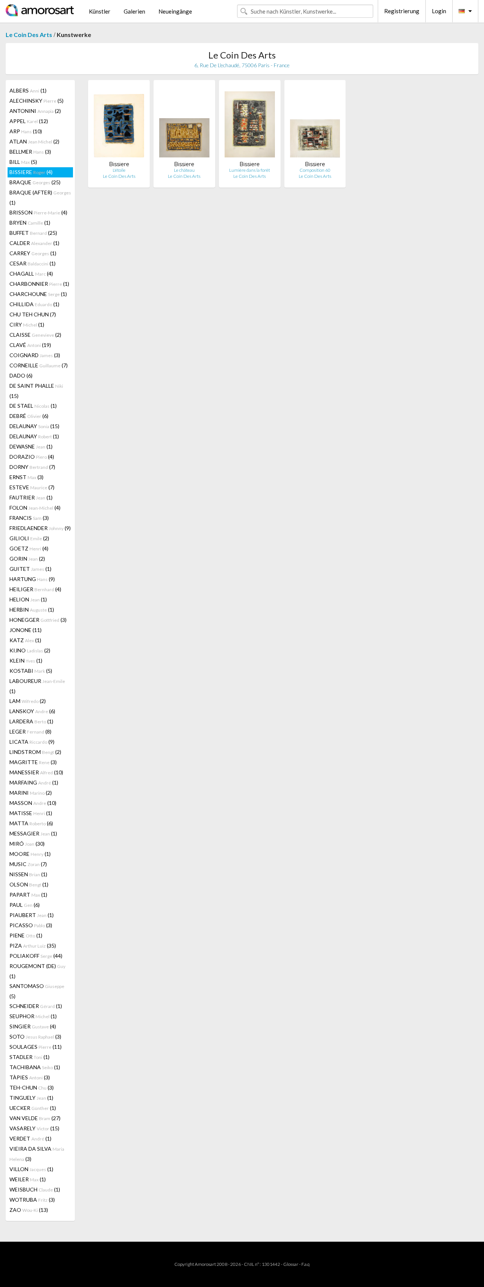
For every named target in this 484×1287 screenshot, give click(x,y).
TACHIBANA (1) (34, 1067)
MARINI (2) (30, 792)
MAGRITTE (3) (33, 762)
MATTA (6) (31, 823)
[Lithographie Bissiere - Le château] (184, 123)
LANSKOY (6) (32, 711)
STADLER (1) (29, 1057)
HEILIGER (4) (35, 589)
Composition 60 (314, 170)
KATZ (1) (25, 640)
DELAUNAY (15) (34, 426)
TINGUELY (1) (31, 1097)
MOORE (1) (30, 854)
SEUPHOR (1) (33, 1016)
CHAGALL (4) (31, 273)
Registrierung (401, 11)
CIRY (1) (26, 324)
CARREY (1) (32, 253)
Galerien (134, 11)
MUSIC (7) (28, 864)
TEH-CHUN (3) (31, 1087)
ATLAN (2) (34, 141)
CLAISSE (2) (35, 334)
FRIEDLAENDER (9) (40, 528)
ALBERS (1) (28, 90)
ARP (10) (25, 131)
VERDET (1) (30, 1138)
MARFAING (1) (33, 782)
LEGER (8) (30, 731)
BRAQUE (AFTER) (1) (40, 197)
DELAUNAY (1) (34, 436)
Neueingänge (175, 11)
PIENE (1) (25, 935)
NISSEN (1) (28, 874)
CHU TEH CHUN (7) (32, 314)
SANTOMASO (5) (36, 991)
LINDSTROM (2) (35, 752)
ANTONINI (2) (35, 111)
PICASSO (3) (30, 925)
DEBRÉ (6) (28, 416)
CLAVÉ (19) (30, 345)
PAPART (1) (28, 894)
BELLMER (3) (30, 151)
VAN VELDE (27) (34, 1118)
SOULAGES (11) (35, 1046)
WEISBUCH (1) (34, 1189)
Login (439, 11)
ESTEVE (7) (31, 487)
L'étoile (119, 170)
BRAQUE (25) (34, 182)
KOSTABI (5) (30, 670)
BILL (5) (23, 162)
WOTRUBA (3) (32, 1199)
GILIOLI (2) (29, 538)
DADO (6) (21, 375)
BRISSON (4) (38, 212)
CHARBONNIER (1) (39, 284)
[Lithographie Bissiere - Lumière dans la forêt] (250, 123)
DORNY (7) (32, 467)
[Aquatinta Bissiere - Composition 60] (315, 123)
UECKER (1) (32, 1108)
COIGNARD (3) (34, 355)
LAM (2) (27, 701)
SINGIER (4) (32, 1026)
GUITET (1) (30, 569)
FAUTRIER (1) (31, 497)
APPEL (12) (28, 121)
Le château (184, 170)
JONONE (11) (25, 630)
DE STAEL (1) (33, 405)
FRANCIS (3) (29, 518)
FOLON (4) (34, 507)
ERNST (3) (26, 477)
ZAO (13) (28, 1210)
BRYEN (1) (29, 222)
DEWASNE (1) (31, 446)
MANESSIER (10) (36, 772)
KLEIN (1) (25, 660)
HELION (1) (28, 599)
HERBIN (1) (31, 609)
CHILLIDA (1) (34, 304)
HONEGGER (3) (38, 620)
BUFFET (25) (33, 233)
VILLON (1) (31, 1169)
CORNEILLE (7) (38, 365)
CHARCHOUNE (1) (38, 294)
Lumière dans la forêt (249, 170)
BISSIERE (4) (31, 172)
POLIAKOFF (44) (35, 956)
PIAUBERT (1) (31, 915)
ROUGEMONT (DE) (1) (37, 971)
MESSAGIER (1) (33, 833)
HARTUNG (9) (32, 579)
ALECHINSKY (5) (36, 100)
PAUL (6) (24, 905)
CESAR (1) (32, 263)
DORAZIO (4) (31, 456)
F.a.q (305, 1264)
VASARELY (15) (34, 1128)
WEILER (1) (27, 1179)
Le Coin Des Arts (29, 34)
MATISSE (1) (30, 813)
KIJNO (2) (29, 650)
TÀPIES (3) (29, 1077)
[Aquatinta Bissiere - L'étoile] (119, 123)
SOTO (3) (35, 1036)
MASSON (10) (32, 803)
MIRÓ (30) (27, 843)
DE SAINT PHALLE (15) (36, 390)
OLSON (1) (28, 884)
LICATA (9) (31, 741)
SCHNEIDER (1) (35, 1006)
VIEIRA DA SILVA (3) (36, 1153)
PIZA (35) (32, 945)
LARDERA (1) (31, 721)
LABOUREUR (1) (37, 686)
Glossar (290, 1264)
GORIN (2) (27, 558)
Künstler (99, 11)
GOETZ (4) (28, 548)
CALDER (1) (34, 243)
